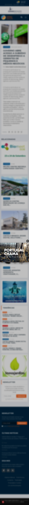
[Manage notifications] (3, 502)
